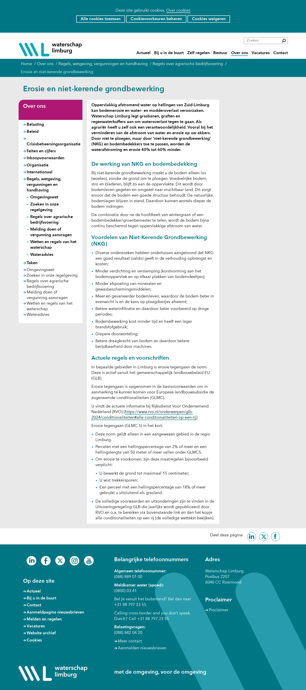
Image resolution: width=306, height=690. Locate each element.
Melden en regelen (44, 619)
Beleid (33, 132)
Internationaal (39, 172)
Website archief (41, 633)
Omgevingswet (44, 197)
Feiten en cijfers (41, 151)
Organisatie (37, 165)
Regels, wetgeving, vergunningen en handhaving (44, 184)
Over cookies (178, 10)
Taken (32, 263)
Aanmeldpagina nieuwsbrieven (55, 612)
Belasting (35, 125)
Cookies (34, 640)
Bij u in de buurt (169, 53)
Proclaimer (218, 610)
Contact (280, 53)
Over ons (239, 53)
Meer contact (130, 641)
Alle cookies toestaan (101, 19)
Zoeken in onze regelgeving (52, 276)
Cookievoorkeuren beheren (156, 19)
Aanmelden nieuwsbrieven (142, 648)
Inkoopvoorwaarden (45, 158)
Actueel (143, 53)
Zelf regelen (198, 53)
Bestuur (220, 53)
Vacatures (261, 53)
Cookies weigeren (209, 19)
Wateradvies (41, 255)
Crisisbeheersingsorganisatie (53, 144)
